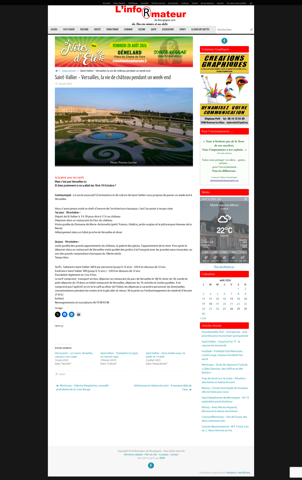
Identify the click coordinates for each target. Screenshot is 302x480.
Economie (173, 3)
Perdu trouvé (158, 3)
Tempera (231, 472)
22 (238, 304)
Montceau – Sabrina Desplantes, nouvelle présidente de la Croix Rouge (82, 387)
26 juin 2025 (65, 83)
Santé (195, 3)
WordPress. (244, 472)
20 (224, 304)
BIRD (162, 458)
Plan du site (151, 454)
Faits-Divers (119, 3)
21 (231, 304)
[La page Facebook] (224, 41)
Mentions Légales (133, 454)
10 (203, 299)
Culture (185, 3)
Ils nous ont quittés (236, 3)
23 (245, 304)
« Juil (203, 318)
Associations (207, 3)
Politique (133, 3)
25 (210, 309)
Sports (220, 3)
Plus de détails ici (224, 267)
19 (217, 304)
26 (217, 309)
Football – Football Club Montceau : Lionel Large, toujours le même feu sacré (223, 355)
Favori (62, 374)
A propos (163, 454)
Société (144, 3)
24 (203, 309)
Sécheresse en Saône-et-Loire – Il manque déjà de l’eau (163, 387)
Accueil (106, 3)
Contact (174, 454)
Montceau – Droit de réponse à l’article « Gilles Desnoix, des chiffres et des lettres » (224, 368)
